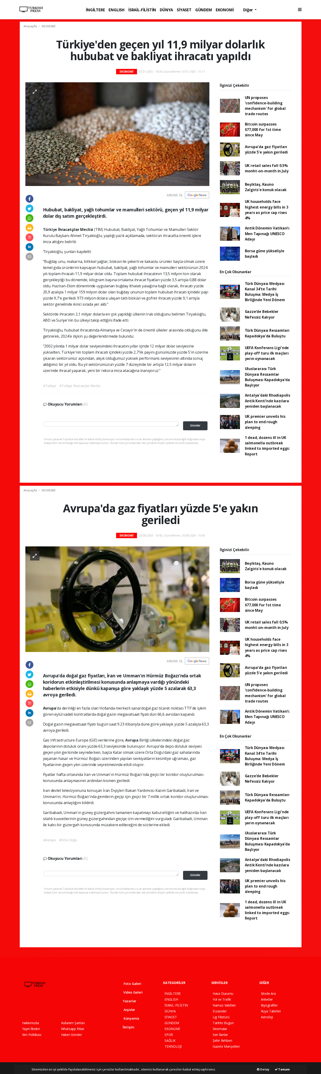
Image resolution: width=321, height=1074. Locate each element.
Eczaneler (220, 1011)
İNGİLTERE (95, 9)
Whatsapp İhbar (72, 1029)
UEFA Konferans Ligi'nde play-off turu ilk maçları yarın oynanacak (267, 353)
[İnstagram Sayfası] (40, 1006)
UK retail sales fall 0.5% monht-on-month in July (267, 168)
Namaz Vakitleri (224, 1005)
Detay (264, 1069)
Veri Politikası (31, 1034)
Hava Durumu (223, 993)
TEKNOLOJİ (173, 1046)
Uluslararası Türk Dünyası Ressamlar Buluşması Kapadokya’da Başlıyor (267, 377)
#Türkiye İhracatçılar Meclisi (79, 385)
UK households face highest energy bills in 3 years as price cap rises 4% (266, 210)
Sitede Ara (268, 993)
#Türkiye (49, 385)
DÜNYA (166, 9)
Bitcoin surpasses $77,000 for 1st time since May (263, 130)
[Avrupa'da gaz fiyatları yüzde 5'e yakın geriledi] (117, 598)
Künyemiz (131, 1018)
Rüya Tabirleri (271, 1011)
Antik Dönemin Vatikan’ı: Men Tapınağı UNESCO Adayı (267, 233)
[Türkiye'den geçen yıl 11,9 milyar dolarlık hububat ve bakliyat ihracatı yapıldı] (117, 133)
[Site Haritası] (73, 1006)
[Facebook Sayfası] (24, 1006)
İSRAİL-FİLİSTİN (142, 9)
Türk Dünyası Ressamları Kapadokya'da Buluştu (267, 333)
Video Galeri (132, 992)
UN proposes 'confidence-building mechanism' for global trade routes (265, 106)
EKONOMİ (225, 9)
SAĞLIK (170, 1040)
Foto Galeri (132, 983)
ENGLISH (117, 9)
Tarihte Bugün (223, 1023)
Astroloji (267, 1017)
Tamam (284, 1069)
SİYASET (184, 9)
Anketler (267, 999)
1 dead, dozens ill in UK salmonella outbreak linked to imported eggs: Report (267, 446)
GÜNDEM (203, 9)
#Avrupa (49, 840)
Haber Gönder (71, 1034)
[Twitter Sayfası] (32, 1006)
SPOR (168, 1034)
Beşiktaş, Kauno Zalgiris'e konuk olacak (266, 187)
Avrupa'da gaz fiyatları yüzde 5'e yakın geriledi (266, 149)
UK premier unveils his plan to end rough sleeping (265, 422)
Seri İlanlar (220, 1034)
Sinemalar (220, 1029)
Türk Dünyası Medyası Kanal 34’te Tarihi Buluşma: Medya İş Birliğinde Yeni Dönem (265, 292)
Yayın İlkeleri (31, 1029)
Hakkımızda (30, 1023)
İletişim (128, 1027)
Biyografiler (269, 1005)
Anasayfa (30, 26)
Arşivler (129, 1009)
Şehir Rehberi (222, 1040)
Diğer (248, 9)
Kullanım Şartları (73, 1023)
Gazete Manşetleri (226, 1046)
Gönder (195, 425)
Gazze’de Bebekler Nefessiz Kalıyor (262, 314)
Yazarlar (129, 1001)
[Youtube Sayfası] (48, 1006)
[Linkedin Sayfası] (57, 1006)
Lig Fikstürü (221, 1017)
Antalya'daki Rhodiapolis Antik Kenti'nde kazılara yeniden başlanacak (267, 401)
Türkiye (50, 229)
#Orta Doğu (68, 840)
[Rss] (65, 1006)
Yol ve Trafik (222, 999)
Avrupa (132, 740)
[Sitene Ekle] (82, 1006)
